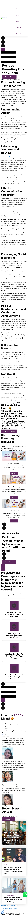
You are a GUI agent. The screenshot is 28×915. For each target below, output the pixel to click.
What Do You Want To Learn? (11, 450)
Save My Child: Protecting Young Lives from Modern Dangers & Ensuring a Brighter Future (13, 870)
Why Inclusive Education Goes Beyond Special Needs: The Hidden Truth (13, 837)
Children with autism (6, 156)
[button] (9, 77)
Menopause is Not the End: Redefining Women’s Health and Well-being (13, 900)
